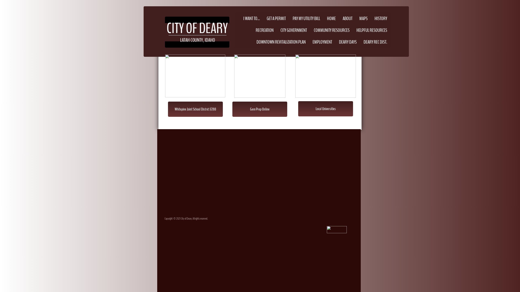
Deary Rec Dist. (375, 42)
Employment (322, 42)
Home (331, 18)
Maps (363, 18)
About (347, 18)
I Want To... (251, 18)
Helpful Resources (371, 30)
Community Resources (332, 30)
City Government (294, 30)
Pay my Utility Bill (306, 18)
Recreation (265, 30)
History (381, 18)
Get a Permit (276, 18)
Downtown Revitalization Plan (281, 42)
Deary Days (348, 42)
